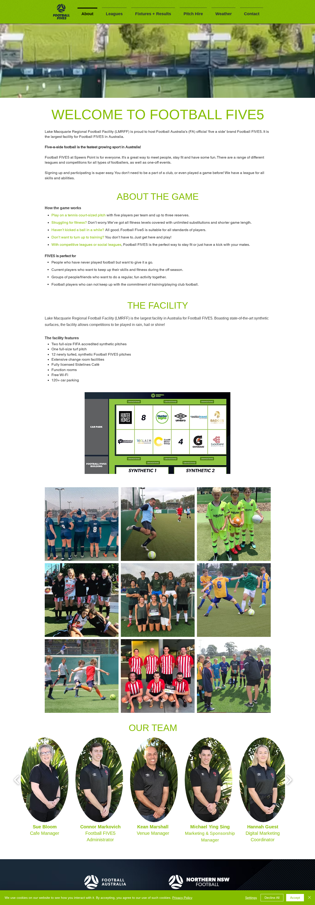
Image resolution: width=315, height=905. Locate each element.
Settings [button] (251, 897)
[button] (44, 779)
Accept (295, 897)
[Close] (309, 897)
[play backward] (17, 779)
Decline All (271, 897)
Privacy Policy (182, 897)
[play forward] (289, 779)
